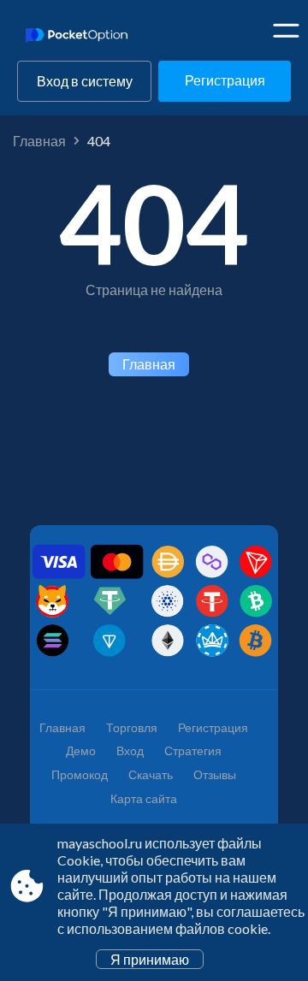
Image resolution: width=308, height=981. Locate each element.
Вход (130, 750)
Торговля (131, 727)
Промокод (79, 774)
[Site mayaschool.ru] (83, 36)
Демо (81, 750)
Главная (39, 141)
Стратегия (193, 750)
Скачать (150, 774)
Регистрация (225, 80)
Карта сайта (143, 798)
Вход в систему (85, 81)
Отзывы (214, 774)
